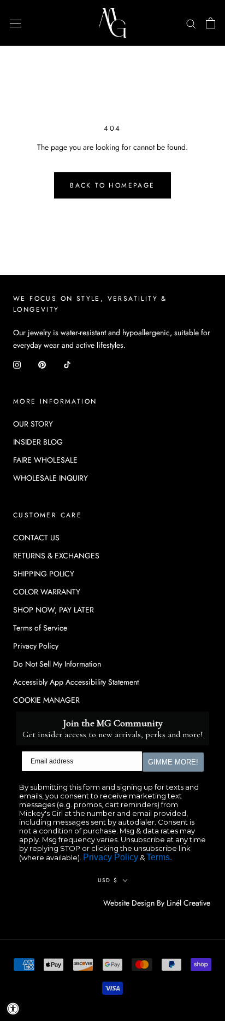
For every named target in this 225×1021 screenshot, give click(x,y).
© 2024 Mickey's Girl (59, 903)
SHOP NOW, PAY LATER (53, 609)
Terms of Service (40, 627)
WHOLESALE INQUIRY (50, 477)
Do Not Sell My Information (57, 663)
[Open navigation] (15, 23)
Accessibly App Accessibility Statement (76, 681)
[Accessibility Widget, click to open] (13, 1008)
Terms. (159, 857)
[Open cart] (210, 22)
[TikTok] (67, 364)
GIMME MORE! (173, 762)
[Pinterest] (42, 364)
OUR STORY (33, 423)
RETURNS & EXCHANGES (56, 555)
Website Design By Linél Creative (156, 902)
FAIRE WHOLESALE (45, 459)
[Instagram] (17, 364)
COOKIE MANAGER (46, 700)
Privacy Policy (35, 645)
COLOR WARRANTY (46, 591)
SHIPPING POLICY (43, 573)
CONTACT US (36, 537)
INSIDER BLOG (38, 441)
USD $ (108, 880)
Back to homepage (112, 185)
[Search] (191, 22)
